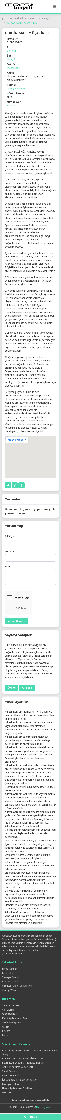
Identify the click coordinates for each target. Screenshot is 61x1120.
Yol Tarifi (11, 105)
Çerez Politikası (10, 1005)
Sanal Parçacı (9, 1071)
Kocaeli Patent (10, 981)
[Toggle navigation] (54, 6)
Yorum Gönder (16, 621)
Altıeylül (46, 18)
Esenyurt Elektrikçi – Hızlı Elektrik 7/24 (22, 1058)
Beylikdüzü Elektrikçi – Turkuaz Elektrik (23, 1062)
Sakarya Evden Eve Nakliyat (17, 985)
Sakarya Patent (10, 977)
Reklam (6, 1031)
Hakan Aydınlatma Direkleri (17, 1088)
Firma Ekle (7, 973)
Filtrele (32, 1116)
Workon (6, 1092)
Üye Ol (12, 687)
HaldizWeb (30, 1106)
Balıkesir (32, 18)
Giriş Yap (27, 687)
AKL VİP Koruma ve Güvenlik (17, 1067)
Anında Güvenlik (10, 1075)
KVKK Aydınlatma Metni (15, 1018)
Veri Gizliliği (8, 1009)
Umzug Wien (9, 990)
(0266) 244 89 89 (16, 88)
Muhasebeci (16, 18)
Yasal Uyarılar (9, 1013)
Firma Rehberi (9, 968)
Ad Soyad (10, 536)
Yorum (8, 566)
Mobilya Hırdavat (11, 1084)
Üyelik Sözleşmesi (11, 1022)
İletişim (6, 1035)
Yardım (5, 1026)
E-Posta (9, 551)
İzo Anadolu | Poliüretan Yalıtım (19, 1079)
